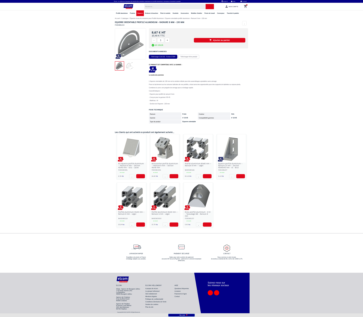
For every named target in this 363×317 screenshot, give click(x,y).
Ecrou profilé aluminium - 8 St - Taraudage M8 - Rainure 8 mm (198, 214)
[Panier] (245, 6)
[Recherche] (210, 6)
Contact (244, 1)
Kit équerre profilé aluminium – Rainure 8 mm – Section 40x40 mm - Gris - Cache (131, 166)
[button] (140, 176)
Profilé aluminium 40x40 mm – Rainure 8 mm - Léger (131, 213)
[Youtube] (216, 292)
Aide (234, 1)
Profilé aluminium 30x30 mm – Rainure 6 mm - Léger (165, 213)
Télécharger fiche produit (188, 57)
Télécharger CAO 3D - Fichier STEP (163, 57)
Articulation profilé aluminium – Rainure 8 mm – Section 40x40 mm (165, 166)
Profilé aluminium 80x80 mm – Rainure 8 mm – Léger (198, 165)
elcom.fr (225, 1)
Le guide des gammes (156, 75)
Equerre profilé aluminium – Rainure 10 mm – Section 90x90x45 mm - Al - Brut (230, 166)
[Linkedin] (210, 292)
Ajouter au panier (219, 40)
